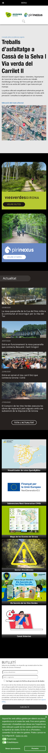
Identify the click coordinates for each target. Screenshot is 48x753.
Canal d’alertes (24, 636)
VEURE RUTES (16, 204)
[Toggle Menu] (3, 3)
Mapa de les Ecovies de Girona (24, 536)
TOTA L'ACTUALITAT (24, 422)
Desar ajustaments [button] (12, 748)
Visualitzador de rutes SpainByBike (24, 470)
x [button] (46, 717)
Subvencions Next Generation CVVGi (24, 503)
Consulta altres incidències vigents (13, 37)
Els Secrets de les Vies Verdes (24, 603)
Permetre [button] (35, 748)
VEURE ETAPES (16, 256)
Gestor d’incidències (24, 570)
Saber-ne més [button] (21, 736)
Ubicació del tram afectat (13, 103)
